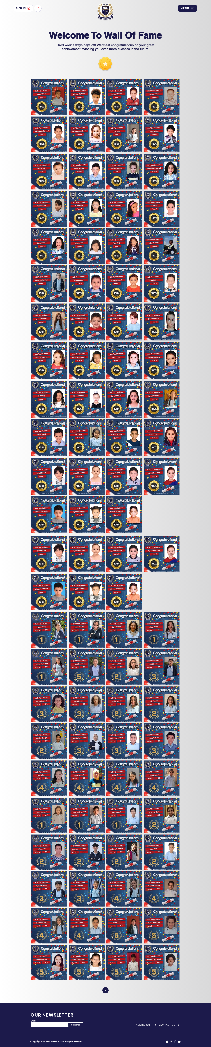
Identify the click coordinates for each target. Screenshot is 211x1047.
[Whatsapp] (175, 1041)
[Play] (105, 990)
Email (33, 1021)
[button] (187, 8)
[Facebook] (167, 1041)
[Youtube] (179, 1041)
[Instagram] (171, 1041)
